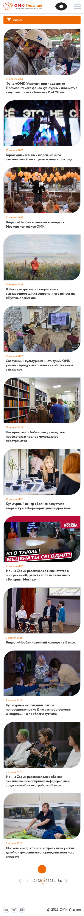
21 (35, 880)
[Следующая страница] (65, 881)
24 (47, 880)
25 (51, 880)
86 (60, 880)
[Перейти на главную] (22, 9)
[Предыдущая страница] (20, 881)
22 (39, 880)
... (31, 880)
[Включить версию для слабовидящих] (61, 6)
